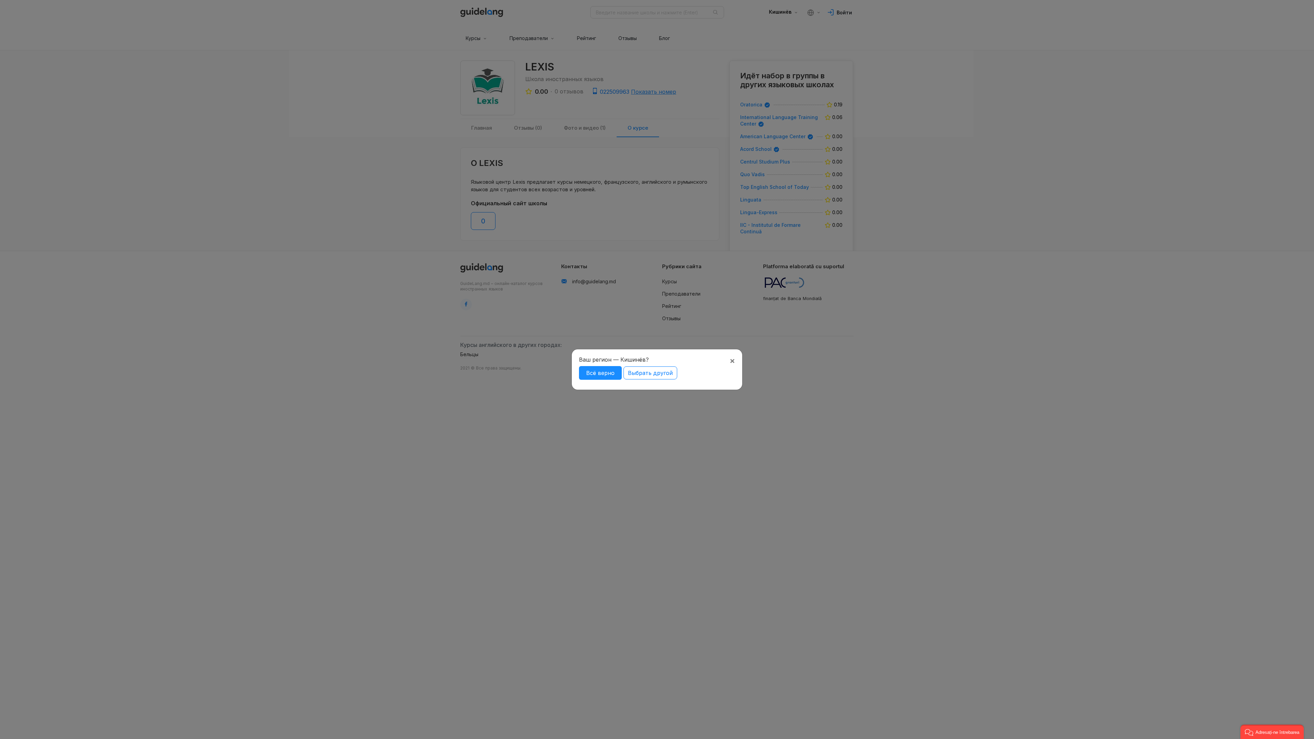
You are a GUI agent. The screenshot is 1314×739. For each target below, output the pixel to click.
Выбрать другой (650, 373)
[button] (1272, 732)
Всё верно (600, 373)
